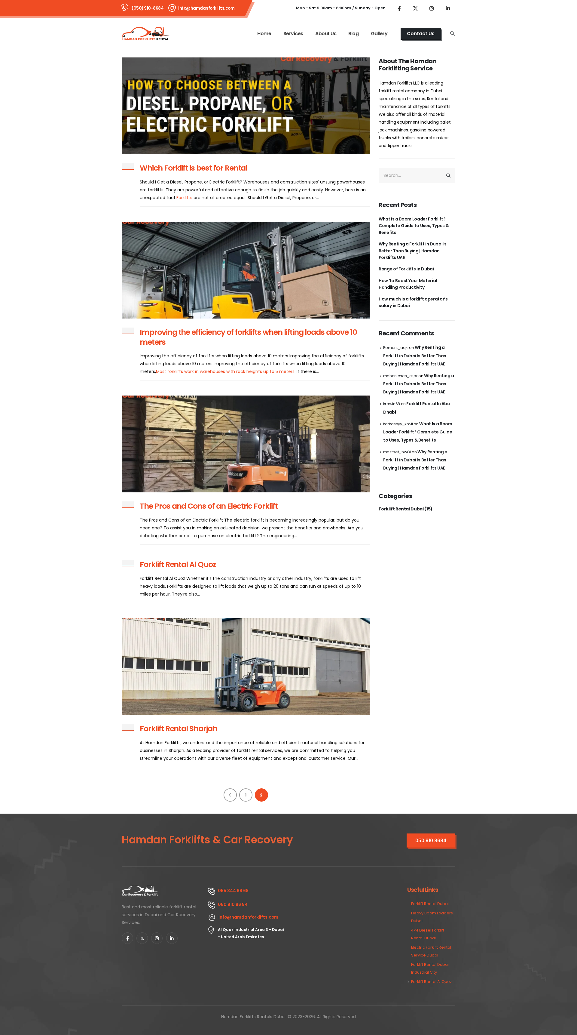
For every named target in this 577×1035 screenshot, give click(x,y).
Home (264, 33)
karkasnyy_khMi (398, 424)
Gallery (379, 33)
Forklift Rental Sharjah (178, 728)
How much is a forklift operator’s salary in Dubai (413, 302)
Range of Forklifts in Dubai (406, 269)
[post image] (246, 105)
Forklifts (184, 198)
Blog (353, 33)
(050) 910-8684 (147, 8)
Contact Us (421, 33)
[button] (452, 34)
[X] (415, 8)
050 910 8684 (431, 840)
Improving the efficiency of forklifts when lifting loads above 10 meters (248, 337)
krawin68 (391, 404)
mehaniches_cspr (400, 376)
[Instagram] (431, 8)
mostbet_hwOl (397, 452)
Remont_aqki (395, 347)
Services (293, 33)
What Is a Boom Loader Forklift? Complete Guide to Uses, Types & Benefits (414, 226)
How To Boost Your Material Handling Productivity (408, 284)
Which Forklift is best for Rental (193, 168)
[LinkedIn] (448, 8)
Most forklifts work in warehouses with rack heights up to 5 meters (225, 371)
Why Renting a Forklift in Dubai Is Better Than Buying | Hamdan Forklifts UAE (413, 250)
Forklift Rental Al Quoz (178, 564)
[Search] (448, 175)
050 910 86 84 (233, 904)
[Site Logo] (146, 33)
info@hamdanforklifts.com (206, 8)
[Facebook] (399, 8)
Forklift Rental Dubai (401, 509)
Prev (230, 795)
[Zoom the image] (140, 889)
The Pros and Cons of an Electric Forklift (209, 506)
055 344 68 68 (233, 891)
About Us (325, 33)
